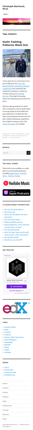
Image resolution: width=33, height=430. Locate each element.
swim (25, 135)
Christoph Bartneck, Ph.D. (10, 424)
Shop (4, 401)
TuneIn (17, 176)
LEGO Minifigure (10, 340)
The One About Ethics (12, 220)
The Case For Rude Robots (14, 209)
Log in (6, 367)
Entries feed (8, 370)
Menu (6, 14)
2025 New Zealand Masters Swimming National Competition (16, 86)
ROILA (6, 347)
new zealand (20, 135)
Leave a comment (14, 137)
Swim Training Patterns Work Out (15, 43)
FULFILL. (7, 332)
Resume (6, 414)
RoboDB (7, 345)
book (27, 133)
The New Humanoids (12, 230)
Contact (6, 388)
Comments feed (10, 372)
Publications (7, 406)
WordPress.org (9, 375)
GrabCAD (7, 335)
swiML (6, 350)
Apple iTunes (14, 173)
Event (13, 133)
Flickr (6, 330)
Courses (6, 410)
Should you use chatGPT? (13, 240)
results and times (9, 124)
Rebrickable (8, 342)
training (5, 137)
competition (6, 135)
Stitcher (11, 176)
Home (5, 383)
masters (13, 135)
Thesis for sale (9, 212)
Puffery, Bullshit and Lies (13, 222)
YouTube (7, 352)
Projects (6, 397)
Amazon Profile (10, 327)
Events (5, 392)
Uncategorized (20, 133)
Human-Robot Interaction (16, 205)
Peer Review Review (11, 237)
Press (5, 419)
